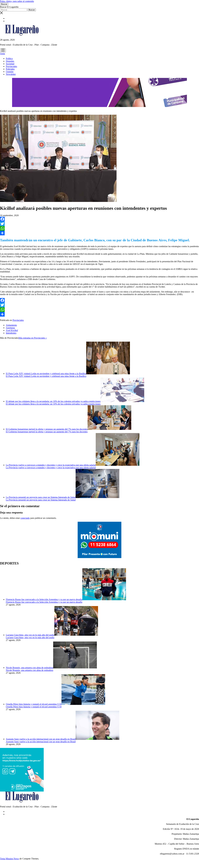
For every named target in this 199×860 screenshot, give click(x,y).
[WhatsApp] (99, 228)
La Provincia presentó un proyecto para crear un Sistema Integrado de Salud (41, 497)
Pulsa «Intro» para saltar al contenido (17, 1)
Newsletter (11, 74)
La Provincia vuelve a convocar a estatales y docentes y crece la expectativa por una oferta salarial (51, 465)
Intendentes (11, 333)
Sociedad (10, 64)
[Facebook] (99, 219)
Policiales (10, 69)
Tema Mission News (9, 858)
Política (9, 58)
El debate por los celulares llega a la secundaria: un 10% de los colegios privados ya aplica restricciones (53, 401)
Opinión (9, 71)
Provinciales (11, 66)
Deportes (10, 61)
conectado (25, 518)
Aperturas (10, 327)
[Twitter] (99, 223)
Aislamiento (11, 325)
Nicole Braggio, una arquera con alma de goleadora (29, 667)
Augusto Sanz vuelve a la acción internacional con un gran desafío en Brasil (41, 739)
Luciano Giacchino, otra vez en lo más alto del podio (30, 635)
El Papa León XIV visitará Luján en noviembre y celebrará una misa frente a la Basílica (46, 373)
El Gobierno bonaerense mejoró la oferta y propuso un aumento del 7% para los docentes (47, 429)
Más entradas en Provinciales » (33, 338)
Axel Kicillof (12, 330)
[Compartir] (99, 233)
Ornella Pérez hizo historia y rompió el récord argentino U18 (33, 704)
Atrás (2, 53)
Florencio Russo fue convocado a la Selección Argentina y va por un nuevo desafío (44, 599)
